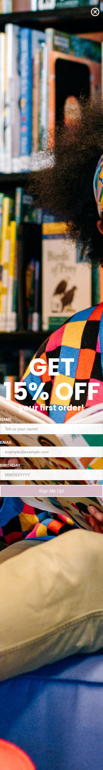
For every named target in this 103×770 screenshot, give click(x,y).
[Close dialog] (95, 11)
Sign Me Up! (51, 490)
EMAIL (6, 442)
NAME (6, 419)
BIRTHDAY (10, 465)
